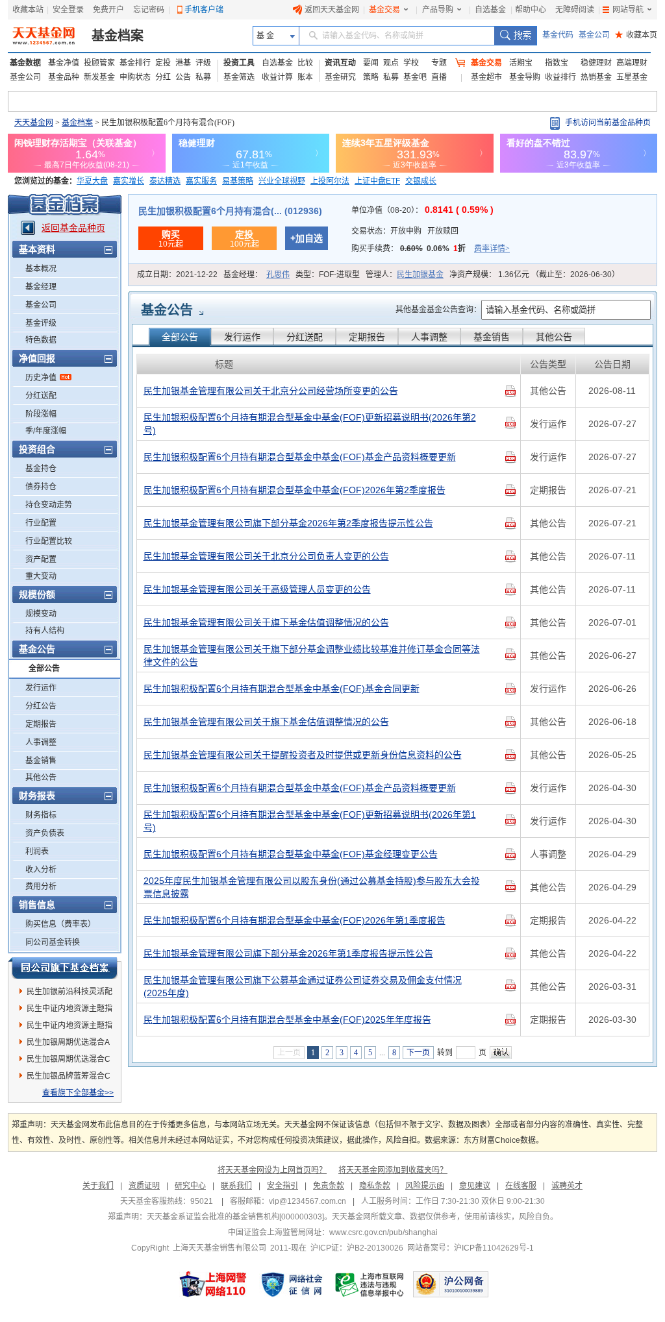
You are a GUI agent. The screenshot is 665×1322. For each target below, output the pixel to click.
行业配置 (40, 523)
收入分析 (40, 869)
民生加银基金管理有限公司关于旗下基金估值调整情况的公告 (266, 622)
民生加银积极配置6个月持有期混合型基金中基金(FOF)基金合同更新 (282, 688)
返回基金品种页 (73, 228)
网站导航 (628, 9)
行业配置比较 (48, 541)
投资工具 (239, 62)
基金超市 (486, 77)
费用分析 (40, 886)
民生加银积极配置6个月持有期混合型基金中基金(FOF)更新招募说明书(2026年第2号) (310, 423)
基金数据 (25, 62)
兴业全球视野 (281, 181)
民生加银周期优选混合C (68, 1059)
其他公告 (40, 777)
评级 (203, 62)
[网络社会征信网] (291, 1284)
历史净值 (40, 377)
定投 (163, 62)
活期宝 (521, 62)
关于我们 (98, 1185)
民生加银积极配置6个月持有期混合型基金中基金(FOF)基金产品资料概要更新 (300, 457)
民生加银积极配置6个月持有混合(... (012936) (230, 211)
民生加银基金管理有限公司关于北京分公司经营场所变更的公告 (271, 391)
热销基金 (596, 77)
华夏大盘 (92, 181)
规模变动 (40, 613)
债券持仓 (40, 486)
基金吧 (415, 77)
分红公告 (40, 706)
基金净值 (63, 62)
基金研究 (340, 77)
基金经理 (40, 286)
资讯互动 (340, 62)
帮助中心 (530, 9)
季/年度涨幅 (45, 430)
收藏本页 (636, 35)
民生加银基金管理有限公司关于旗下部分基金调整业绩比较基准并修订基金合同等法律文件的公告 (312, 655)
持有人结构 (44, 630)
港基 (183, 62)
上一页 (289, 1052)
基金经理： (256, 274)
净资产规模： (534, 274)
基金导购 (524, 77)
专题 (439, 62)
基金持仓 (40, 468)
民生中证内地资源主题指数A (69, 1010)
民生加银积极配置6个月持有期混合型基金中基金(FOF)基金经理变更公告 (291, 854)
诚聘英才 (567, 1185)
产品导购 (437, 9)
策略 (371, 77)
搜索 (515, 36)
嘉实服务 (201, 181)
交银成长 (420, 181)
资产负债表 (44, 833)
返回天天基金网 (332, 9)
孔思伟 (278, 274)
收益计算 (277, 77)
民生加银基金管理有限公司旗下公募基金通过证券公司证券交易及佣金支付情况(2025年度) (303, 986)
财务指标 (40, 815)
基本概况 (40, 268)
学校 (411, 62)
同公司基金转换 (52, 942)
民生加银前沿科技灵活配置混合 (69, 993)
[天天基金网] (45, 35)
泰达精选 (165, 181)
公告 (183, 77)
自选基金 (490, 9)
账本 (305, 77)
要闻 (371, 62)
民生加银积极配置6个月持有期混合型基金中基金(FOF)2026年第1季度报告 (294, 920)
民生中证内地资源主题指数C (69, 1027)
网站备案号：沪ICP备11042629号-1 (470, 1248)
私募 (203, 77)
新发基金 (99, 77)
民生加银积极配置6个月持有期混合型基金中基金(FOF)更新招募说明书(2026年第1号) (310, 821)
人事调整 (40, 742)
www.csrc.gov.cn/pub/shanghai (383, 1232)
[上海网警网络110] (213, 1284)
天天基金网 (33, 122)
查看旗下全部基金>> (78, 1092)
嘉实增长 (128, 181)
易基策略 (237, 181)
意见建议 (474, 1185)
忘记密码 (148, 9)
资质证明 (144, 1185)
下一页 (418, 1052)
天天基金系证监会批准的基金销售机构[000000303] (235, 1216)
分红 (163, 77)
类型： (327, 274)
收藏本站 (28, 9)
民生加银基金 (420, 274)
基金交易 (384, 9)
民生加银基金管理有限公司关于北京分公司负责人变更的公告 (266, 556)
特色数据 (40, 340)
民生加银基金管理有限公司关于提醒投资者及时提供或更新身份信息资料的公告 (303, 755)
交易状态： (404, 231)
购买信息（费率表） (60, 924)
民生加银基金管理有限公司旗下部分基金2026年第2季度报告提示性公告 (288, 523)
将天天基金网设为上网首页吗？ (272, 1170)
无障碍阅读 (574, 9)
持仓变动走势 (48, 504)
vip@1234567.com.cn (307, 1201)
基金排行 (135, 62)
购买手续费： (430, 248)
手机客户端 (203, 9)
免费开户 (108, 9)
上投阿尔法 (329, 181)
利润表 (37, 851)
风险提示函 (424, 1185)
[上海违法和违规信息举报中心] (370, 1284)
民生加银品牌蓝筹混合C (68, 1076)
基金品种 (63, 77)
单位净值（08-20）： (422, 210)
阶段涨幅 (40, 414)
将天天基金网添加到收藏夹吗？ (392, 1170)
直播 (439, 77)
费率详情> (492, 248)
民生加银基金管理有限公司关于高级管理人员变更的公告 (257, 589)
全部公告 (44, 668)
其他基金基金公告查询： (438, 309)
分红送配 (40, 395)
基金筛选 (239, 77)
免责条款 (328, 1185)
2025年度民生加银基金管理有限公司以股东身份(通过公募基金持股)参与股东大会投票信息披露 (312, 887)
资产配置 (40, 559)
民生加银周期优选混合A (68, 1042)
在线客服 (520, 1185)
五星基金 (631, 77)
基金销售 (40, 760)
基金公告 (167, 310)
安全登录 (68, 9)
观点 (391, 62)
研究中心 (190, 1185)
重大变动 (40, 576)
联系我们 (236, 1185)
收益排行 (560, 77)
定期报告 (40, 724)
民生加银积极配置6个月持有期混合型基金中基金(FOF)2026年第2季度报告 (294, 490)
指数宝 (556, 62)
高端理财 (631, 62)
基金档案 (118, 36)
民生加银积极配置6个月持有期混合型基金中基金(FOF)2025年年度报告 (287, 1019)
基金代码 (557, 35)
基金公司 (594, 35)
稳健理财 (596, 62)
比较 (305, 62)
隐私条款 (374, 1185)
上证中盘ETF (377, 181)
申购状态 (135, 77)
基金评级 (40, 323)
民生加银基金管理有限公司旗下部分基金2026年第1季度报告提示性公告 (288, 953)
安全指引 (282, 1185)
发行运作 (40, 687)
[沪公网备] (450, 1284)
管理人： (405, 274)
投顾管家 (99, 62)
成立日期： (177, 274)
